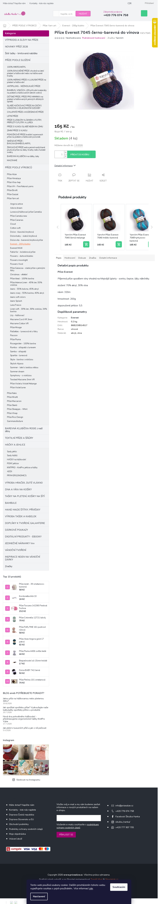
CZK (129, 3)
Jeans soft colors (18, 297)
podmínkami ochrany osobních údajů (78, 826)
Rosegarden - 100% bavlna (23, 343)
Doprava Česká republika (21, 814)
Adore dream (16, 208)
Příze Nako (12, 393)
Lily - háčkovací (17, 315)
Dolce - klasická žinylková (22, 232)
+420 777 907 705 (124, 827)
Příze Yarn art (13, 198)
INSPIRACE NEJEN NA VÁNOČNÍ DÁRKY (22, 558)
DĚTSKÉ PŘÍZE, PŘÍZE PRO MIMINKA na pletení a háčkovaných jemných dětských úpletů (25, 99)
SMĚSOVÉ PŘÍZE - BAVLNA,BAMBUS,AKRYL (19, 142)
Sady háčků (12, 455)
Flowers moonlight (19, 260)
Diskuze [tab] (82, 257)
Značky (8, 566)
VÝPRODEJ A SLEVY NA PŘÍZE (21, 39)
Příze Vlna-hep (14, 182)
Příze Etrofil (12, 190)
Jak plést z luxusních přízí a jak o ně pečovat (24, 728)
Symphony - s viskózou (21, 375)
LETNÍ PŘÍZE (12, 116)
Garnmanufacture (15, 421)
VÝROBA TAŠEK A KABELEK (20, 516)
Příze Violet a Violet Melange (23, 383)
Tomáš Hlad (96, 879)
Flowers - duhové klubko (21, 256)
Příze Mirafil (12, 397)
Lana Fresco (15, 305)
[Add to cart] (86, 244)
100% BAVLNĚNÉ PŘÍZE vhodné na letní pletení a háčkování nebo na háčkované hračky (25, 73)
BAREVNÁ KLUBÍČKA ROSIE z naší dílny (23, 430)
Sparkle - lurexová (18, 355)
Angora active (16, 204)
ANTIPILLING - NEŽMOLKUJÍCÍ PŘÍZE (23, 86)
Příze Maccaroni (14, 401)
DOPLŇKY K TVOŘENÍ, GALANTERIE (25, 523)
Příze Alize (12, 174)
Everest (75, 317)
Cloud (13, 224)
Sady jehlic (12, 451)
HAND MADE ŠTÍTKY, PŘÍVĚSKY (22, 509)
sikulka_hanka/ (122, 821)
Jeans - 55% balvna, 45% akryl (24, 289)
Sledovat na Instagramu (28, 779)
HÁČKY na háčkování (16, 459)
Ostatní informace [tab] (108, 257)
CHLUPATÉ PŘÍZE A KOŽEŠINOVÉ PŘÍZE (25, 112)
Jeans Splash (16, 301)
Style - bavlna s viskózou (21, 359)
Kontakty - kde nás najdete (41, 3)
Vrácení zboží (15, 838)
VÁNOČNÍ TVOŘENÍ (15, 550)
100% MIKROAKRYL (16, 67)
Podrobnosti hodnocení (93, 37)
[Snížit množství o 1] (65, 156)
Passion (14, 335)
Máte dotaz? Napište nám (14, 3)
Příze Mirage (16, 327)
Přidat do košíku (79, 154)
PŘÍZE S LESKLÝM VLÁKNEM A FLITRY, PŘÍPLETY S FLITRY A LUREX (24, 121)
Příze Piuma (15, 339)
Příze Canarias (16, 220)
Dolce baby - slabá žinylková (23, 236)
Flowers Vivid (16, 264)
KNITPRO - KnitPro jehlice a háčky (22, 467)
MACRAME (12, 160)
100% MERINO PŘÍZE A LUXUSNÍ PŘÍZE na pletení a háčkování (26, 81)
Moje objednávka (17, 833)
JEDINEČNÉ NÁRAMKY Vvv (20, 543)
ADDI (9, 471)
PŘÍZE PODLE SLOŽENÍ (17, 60)
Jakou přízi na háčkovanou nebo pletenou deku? (23, 699)
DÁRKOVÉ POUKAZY (16, 529)
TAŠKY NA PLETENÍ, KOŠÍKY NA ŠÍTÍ (25, 496)
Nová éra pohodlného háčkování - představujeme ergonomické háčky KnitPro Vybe (24, 719)
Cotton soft (15, 228)
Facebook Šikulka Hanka (127, 816)
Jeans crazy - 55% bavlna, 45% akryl (27, 293)
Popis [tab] (58, 257)
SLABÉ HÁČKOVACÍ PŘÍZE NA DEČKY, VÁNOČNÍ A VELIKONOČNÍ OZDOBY (24, 107)
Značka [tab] (92, 257)
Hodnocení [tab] (70, 257)
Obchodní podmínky (19, 824)
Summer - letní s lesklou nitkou (24, 367)
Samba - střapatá (18, 351)
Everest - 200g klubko (20, 244)
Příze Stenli (12, 405)
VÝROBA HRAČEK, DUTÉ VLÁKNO (24, 482)
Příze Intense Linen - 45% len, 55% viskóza (26, 283)
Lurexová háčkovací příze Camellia (26, 212)
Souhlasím (118, 887)
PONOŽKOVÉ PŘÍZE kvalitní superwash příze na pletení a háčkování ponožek (25, 136)
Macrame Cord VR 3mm (21, 319)
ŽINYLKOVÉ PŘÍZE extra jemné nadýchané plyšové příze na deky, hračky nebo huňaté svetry (26, 150)
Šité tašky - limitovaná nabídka (21, 53)
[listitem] (76, 227)
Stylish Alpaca (16, 363)
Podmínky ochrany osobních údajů (26, 829)
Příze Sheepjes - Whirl (17, 409)
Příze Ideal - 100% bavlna (22, 278)
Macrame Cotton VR (19, 323)
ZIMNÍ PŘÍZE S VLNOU (17, 130)
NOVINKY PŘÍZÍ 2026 (16, 46)
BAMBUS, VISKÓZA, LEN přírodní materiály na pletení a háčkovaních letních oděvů (27, 91)
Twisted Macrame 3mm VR (22, 379)
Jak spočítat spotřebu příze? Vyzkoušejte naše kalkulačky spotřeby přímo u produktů (25, 708)
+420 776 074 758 (124, 811)
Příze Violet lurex (18, 387)
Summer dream (17, 371)
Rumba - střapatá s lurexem (23, 347)
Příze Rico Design (15, 417)
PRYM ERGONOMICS (16, 475)
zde (91, 888)
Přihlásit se (66, 834)
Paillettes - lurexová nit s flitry (24, 331)
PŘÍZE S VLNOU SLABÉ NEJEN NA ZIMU (25, 126)
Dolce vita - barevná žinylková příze (26, 240)
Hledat (83, 13)
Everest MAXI (16, 248)
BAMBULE (11, 503)
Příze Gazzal (12, 194)
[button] (58, 227)
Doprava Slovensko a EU (21, 819)
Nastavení (39, 896)
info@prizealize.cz (124, 805)
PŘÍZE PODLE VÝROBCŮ (18, 167)
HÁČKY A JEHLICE (15, 444)
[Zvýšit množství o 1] (65, 152)
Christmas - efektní (18, 274)
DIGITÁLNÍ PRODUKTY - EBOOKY (23, 536)
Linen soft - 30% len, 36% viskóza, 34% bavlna (28, 310)
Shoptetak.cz (111, 879)
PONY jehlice (13, 463)
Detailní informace (64, 165)
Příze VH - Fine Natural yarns (20, 186)
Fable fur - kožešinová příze (22, 252)
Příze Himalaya (14, 178)
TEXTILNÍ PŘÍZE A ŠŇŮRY (19, 438)
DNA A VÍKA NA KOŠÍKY (18, 489)
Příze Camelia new (18, 216)
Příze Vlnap (12, 413)
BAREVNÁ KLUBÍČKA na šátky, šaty (23, 156)
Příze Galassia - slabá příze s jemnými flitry (27, 269)
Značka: (115, 37)
